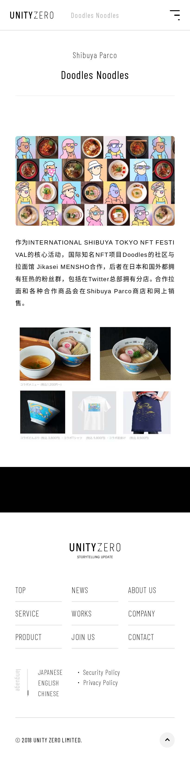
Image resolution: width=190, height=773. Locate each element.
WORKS (82, 613)
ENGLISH (48, 683)
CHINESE (48, 693)
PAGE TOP (167, 740)
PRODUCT (28, 637)
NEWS (80, 590)
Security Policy (101, 672)
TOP (20, 590)
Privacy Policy (100, 682)
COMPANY (141, 613)
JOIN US (83, 637)
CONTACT (141, 637)
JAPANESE (50, 672)
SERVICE (27, 613)
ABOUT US (142, 590)
